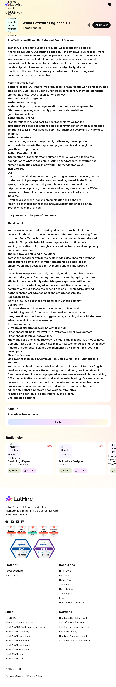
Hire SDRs (10, 618)
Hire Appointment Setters (19, 622)
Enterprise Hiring (68, 632)
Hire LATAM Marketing (17, 632)
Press (62, 598)
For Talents (65, 575)
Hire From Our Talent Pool (73, 618)
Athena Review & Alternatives (74, 641)
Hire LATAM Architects (17, 650)
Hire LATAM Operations (17, 636)
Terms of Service (14, 571)
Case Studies (66, 589)
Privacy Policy (12, 575)
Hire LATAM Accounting (18, 641)
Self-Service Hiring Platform (74, 627)
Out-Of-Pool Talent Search (73, 622)
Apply (58, 422)
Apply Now (101, 25)
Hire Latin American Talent (73, 636)
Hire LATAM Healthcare (17, 645)
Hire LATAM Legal (14, 654)
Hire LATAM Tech (14, 659)
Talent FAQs (65, 584)
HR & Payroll (65, 571)
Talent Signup (66, 594)
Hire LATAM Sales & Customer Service (25, 627)
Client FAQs (65, 580)
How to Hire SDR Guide (71, 603)
